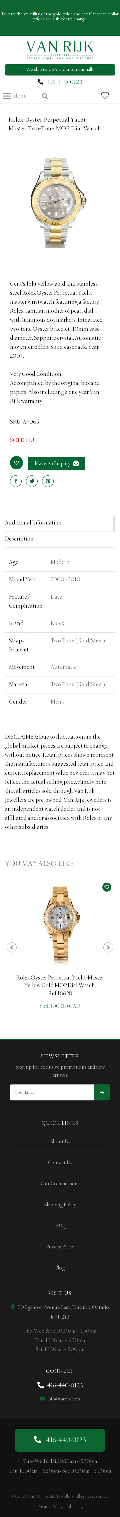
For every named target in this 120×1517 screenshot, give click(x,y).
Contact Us (60, 1163)
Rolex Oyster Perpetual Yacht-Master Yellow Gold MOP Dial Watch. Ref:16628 (60, 986)
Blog (60, 1268)
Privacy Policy (60, 1247)
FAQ (60, 1226)
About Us (60, 1142)
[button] (15, 96)
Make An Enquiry (53, 463)
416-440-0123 (64, 82)
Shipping (75, 1506)
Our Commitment (60, 1184)
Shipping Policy (60, 1205)
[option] (60, 947)
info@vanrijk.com (63, 1399)
